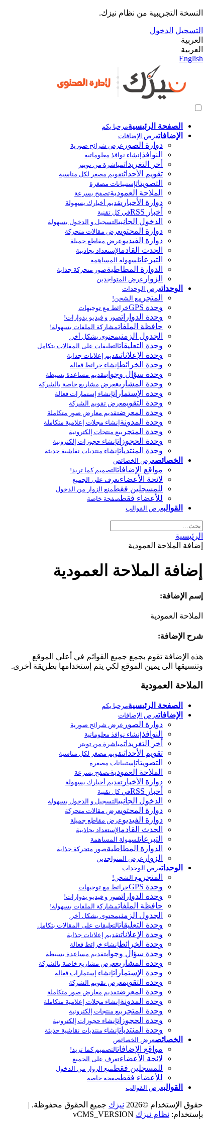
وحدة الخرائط (116, 364)
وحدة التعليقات (100, 345)
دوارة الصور (116, 145)
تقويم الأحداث (111, 173)
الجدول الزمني (116, 336)
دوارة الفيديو (116, 240)
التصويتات (126, 183)
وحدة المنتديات (104, 450)
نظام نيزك (152, 1114)
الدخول (161, 30)
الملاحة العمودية (118, 192)
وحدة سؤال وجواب (104, 374)
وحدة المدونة (103, 422)
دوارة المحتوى (114, 231)
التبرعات (126, 259)
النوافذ (123, 154)
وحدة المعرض (105, 412)
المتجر (137, 297)
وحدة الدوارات (113, 317)
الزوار (129, 278)
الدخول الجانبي (105, 221)
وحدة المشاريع (101, 383)
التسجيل (189, 30)
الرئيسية (189, 536)
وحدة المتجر (116, 431)
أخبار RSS (130, 212)
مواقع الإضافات (116, 469)
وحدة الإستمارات (109, 393)
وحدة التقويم (116, 402)
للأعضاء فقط (125, 498)
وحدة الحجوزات (108, 441)
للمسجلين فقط (109, 488)
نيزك (116, 1104)
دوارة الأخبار (114, 202)
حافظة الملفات (106, 326)
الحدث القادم (119, 250)
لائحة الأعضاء (117, 479)
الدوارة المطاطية (110, 269)
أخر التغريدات (120, 164)
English (191, 58)
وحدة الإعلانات (115, 355)
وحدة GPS (120, 307)
